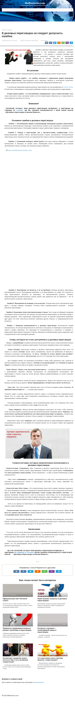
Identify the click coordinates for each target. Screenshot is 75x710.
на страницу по (20, 552)
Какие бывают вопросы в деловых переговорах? (52, 600)
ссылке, (19, 110)
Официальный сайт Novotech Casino (15, 600)
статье (71, 87)
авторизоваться (38, 682)
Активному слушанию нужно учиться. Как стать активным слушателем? (15, 660)
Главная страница (7, 30)
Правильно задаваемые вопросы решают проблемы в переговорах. (17, 629)
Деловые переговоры (32, 40)
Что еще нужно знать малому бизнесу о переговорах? (50, 659)
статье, (66, 87)
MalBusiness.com (35, 3)
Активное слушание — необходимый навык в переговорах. (47, 630)
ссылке (30, 552)
